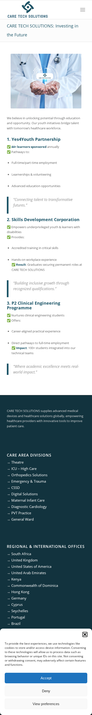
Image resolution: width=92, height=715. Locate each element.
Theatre (17, 462)
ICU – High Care (24, 468)
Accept (46, 678)
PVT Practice (21, 513)
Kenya (16, 579)
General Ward (22, 519)
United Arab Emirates (28, 572)
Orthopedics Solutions (29, 475)
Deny (46, 691)
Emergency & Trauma (28, 481)
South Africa (21, 553)
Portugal (18, 617)
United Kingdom (24, 560)
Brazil (16, 623)
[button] (85, 634)
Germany (18, 598)
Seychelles (19, 610)
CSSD (15, 487)
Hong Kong (20, 591)
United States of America (31, 566)
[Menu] (82, 9)
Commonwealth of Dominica (34, 585)
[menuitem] (82, 9)
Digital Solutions (24, 494)
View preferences (46, 704)
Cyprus (17, 604)
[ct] (38, 9)
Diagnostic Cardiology (29, 506)
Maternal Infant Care (28, 500)
